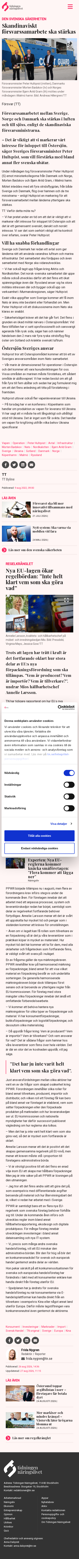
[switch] (69, 785)
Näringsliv (9, 1502)
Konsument (13, 1326)
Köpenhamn (9, 455)
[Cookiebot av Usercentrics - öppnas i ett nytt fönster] (58, 707)
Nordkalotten (41, 447)
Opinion (8, 1514)
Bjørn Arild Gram (62, 447)
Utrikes (8, 1522)
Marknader (48, 1326)
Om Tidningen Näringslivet (55, 1522)
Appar (44, 1498)
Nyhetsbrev (47, 1502)
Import (62, 1326)
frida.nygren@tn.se (39, 1359)
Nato (28, 447)
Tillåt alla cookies (39, 835)
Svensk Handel (15, 1330)
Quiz (6, 1530)
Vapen (6, 443)
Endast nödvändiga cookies (39, 848)
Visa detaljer (58, 823)
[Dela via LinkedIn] (22, 464)
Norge (56, 451)
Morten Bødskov (12, 447)
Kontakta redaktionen (53, 1510)
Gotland (31, 451)
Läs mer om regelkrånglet (31, 1438)
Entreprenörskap (13, 1510)
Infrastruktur (65, 443)
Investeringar (31, 1326)
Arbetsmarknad (12, 1498)
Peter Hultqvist (37, 443)
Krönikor (8, 1526)
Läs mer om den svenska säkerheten (35, 550)
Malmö (24, 455)
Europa (58, 1330)
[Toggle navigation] (70, 7)
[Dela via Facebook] (5, 464)
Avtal (51, 443)
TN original (33, 1330)
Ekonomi (9, 1506)
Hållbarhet (9, 1518)
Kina (68, 1330)
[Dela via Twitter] (14, 464)
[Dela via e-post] (31, 464)
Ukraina (19, 451)
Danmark (44, 451)
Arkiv (44, 1506)
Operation (19, 443)
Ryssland (36, 455)
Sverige (7, 451)
